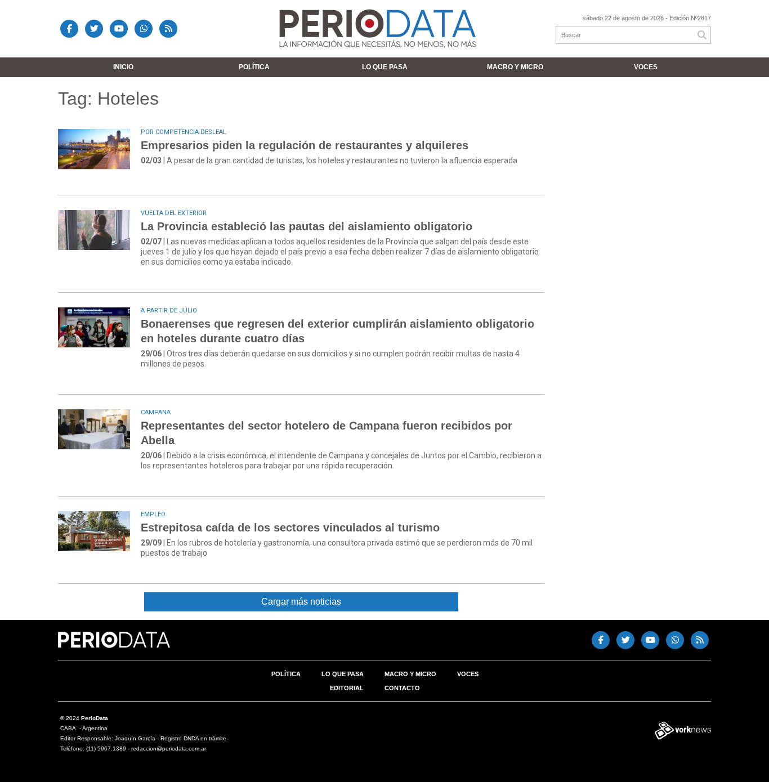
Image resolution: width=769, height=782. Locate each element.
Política (254, 67)
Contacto (402, 688)
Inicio (123, 67)
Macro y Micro (515, 67)
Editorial (347, 688)
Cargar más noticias (301, 601)
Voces (646, 67)
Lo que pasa (385, 67)
